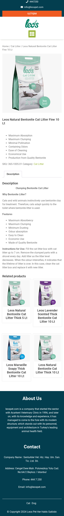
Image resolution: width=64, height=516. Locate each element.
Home (5, 46)
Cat (28, 503)
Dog (34, 503)
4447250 (34, 1)
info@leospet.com (33, 7)
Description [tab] (13, 174)
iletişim (32, 13)
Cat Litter (16, 46)
